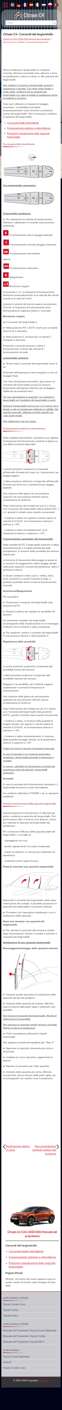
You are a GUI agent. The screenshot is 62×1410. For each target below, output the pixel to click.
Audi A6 (7, 1362)
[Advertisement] (31, 56)
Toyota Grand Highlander (16, 1356)
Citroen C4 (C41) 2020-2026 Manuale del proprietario (26, 39)
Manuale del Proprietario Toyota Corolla (24, 1336)
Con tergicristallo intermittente (23, 122)
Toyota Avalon (10, 1315)
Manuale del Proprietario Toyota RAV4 (23, 1341)
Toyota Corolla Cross (14, 1304)
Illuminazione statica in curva (18, 1148)
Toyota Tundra (10, 1310)
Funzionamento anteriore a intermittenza (28, 128)
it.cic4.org (44, 1380)
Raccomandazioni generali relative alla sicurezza (44, 1150)
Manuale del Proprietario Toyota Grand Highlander (30, 1330)
